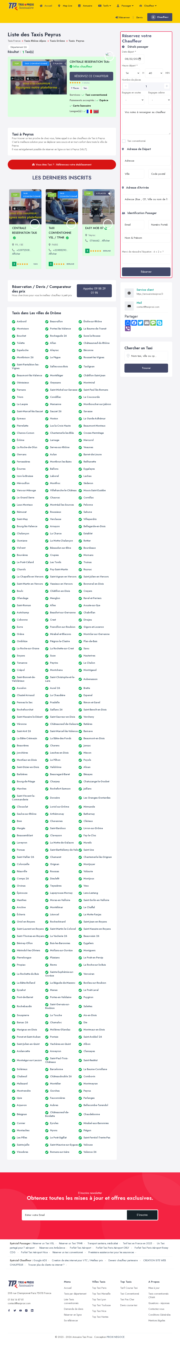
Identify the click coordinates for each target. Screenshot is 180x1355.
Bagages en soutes (131, 92)
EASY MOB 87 (94, 228)
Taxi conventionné (136, 141)
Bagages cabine (156, 92)
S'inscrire (142, 1215)
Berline (70, 264)
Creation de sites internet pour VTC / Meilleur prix (78, 1260)
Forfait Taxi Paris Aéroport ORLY (113, 1248)
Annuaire (87, 5)
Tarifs (105, 5)
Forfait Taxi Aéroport (80, 1248)
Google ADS (40, 1260)
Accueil (48, 5)
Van (85, 88)
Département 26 (19, 47)
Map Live (67, 5)
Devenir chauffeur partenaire (123, 1260)
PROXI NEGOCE (115, 1337)
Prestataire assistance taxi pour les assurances (111, 1252)
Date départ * (129, 51)
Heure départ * (130, 65)
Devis (139, 17)
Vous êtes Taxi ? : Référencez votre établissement (63, 164)
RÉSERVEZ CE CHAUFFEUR (91, 76)
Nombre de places (131, 79)
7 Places (75, 88)
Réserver (124, 17)
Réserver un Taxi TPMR (71, 1243)
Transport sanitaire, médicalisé (103, 1243)
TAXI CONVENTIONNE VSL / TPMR (60, 233)
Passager (126, 5)
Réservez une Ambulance (52, 1248)
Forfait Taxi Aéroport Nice (34, 1252)
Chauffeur (148, 5)
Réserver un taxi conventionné (68, 1252)
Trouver (146, 368)
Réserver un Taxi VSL (43, 1243)
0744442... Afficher (100, 240)
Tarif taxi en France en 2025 (137, 1243)
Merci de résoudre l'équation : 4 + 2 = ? (143, 251)
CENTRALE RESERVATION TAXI (89, 64)
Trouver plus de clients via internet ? (46, 1265)
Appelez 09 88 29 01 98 (94, 291)
